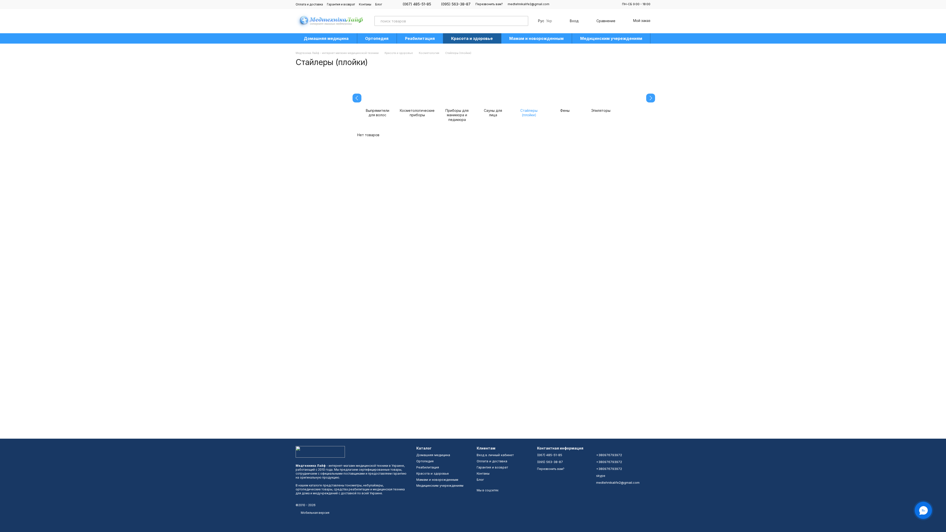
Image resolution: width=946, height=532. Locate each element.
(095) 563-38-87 (456, 4)
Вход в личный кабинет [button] (495, 455)
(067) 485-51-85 (417, 4)
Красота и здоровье (472, 38)
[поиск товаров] (523, 21)
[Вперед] (650, 98)
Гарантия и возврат (341, 4)
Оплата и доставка (309, 4)
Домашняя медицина (326, 38)
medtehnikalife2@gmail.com (528, 4)
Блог (378, 4)
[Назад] (357, 98)
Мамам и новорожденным (536, 38)
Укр (549, 21)
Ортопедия (377, 38)
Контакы (365, 4)
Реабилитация (420, 38)
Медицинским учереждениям (611, 38)
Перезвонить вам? (489, 4)
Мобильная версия (314, 513)
